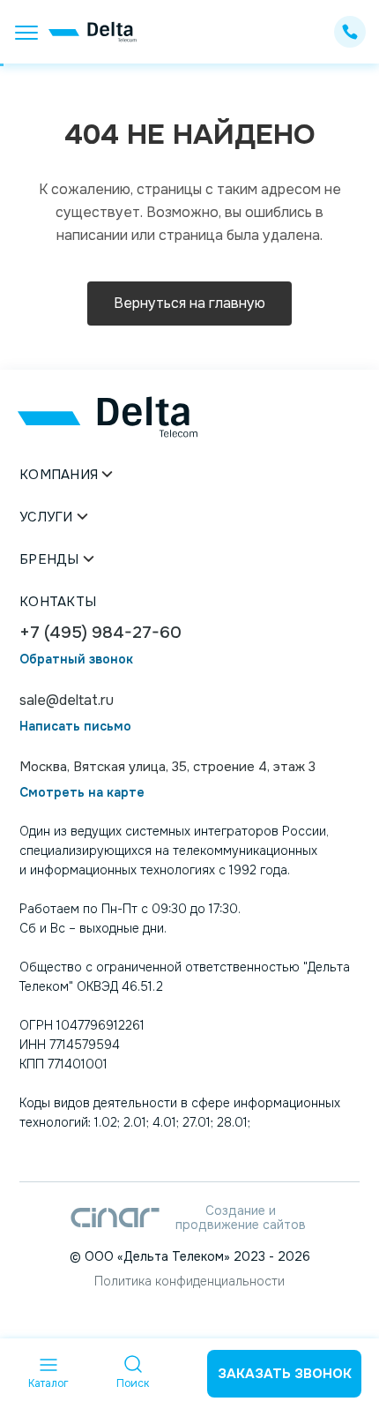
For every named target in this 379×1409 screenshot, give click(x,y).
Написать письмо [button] (75, 726)
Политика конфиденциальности (189, 1281)
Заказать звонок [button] (285, 1374)
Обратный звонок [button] (76, 659)
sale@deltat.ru (66, 700)
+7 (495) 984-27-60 (100, 633)
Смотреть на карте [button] (82, 792)
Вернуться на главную (189, 303)
